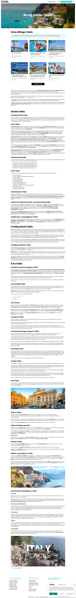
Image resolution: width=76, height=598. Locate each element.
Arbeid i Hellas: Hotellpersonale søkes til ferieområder (55, 54)
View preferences (70, 593)
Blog (59, 1)
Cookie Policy (57, 596)
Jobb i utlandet (32, 580)
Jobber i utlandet (32, 581)
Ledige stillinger (52, 1)
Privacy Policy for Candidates (64, 596)
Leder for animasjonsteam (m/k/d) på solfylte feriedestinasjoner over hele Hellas (37, 76)
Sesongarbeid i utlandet (34, 584)
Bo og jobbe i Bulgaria (13, 580)
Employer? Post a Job (66, 1)
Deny (62, 593)
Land (30, 586)
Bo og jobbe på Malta (13, 586)
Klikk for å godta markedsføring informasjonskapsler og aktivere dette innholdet (38, 551)
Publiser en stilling (32, 589)
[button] (73, 584)
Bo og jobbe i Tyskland (13, 582)
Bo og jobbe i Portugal (13, 588)
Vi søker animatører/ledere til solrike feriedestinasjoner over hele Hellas (19, 76)
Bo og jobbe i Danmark (13, 581)
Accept (53, 593)
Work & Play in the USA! (16, 53)
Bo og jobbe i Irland (12, 585)
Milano (27, 97)
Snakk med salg (32, 590)
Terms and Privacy (44, 597)
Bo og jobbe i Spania (13, 589)
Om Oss (30, 587)
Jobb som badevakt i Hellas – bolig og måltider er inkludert (37, 54)
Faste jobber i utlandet (33, 583)
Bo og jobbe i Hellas (12, 584)
